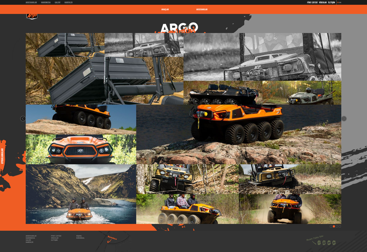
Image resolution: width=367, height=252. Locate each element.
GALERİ (57, 2)
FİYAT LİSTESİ (312, 2)
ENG (340, 2)
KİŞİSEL (79, 236)
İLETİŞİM (331, 2)
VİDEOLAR (323, 2)
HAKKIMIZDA (46, 2)
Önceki (23, 119)
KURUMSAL (80, 238)
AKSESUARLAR (31, 2)
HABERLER (69, 2)
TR (338, 2)
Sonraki (344, 119)
